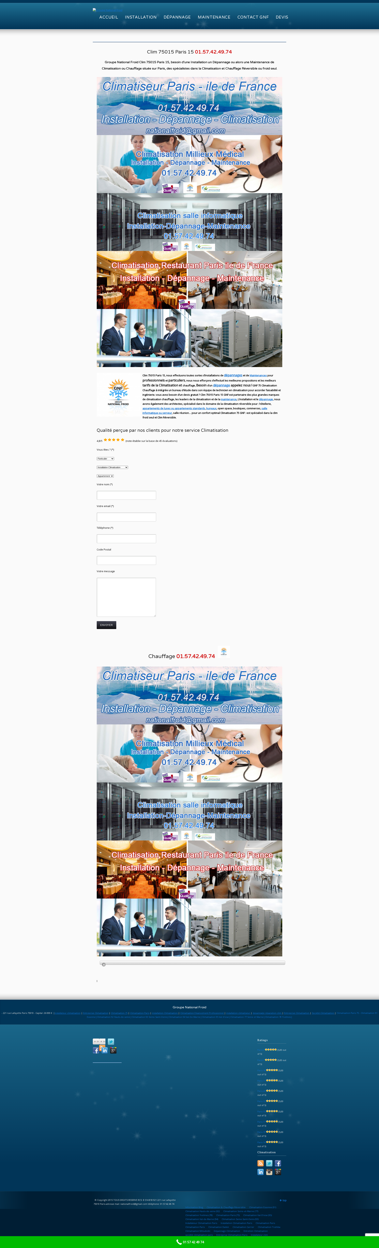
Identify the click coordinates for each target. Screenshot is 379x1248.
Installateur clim (259, 1234)
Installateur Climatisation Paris (201, 1223)
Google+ (113, 1050)
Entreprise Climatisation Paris (231, 1234)
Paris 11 (261, 1080)
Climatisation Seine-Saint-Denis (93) (240, 1219)
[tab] (192, 963)
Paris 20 (261, 1090)
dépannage (221, 385)
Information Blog (194, 1207)
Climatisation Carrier (243, 1226)
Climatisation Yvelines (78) (199, 1215)
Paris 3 (260, 1049)
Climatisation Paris (139, 1012)
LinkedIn (104, 1050)
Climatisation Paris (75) (228, 1215)
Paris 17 (261, 1121)
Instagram (269, 1172)
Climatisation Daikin (218, 1226)
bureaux (211, 408)
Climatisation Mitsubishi (197, 1230)
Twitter (111, 1042)
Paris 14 (261, 1142)
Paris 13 (261, 1101)
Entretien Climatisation (256, 1230)
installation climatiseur (238, 1012)
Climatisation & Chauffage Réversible (226, 1207)
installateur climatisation (68, 1012)
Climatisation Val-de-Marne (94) (201, 1219)
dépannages (233, 375)
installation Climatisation (165, 1012)
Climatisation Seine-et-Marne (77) (240, 1211)
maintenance (229, 399)
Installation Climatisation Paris (236, 1223)
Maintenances (258, 375)
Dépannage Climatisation (227, 1230)
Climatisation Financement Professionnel (202, 1012)
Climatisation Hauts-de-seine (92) (202, 1211)
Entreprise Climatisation (95, 1012)
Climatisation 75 (119, 1012)
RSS (260, 1163)
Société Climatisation (323, 1012)
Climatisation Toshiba (269, 1226)
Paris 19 (261, 1132)
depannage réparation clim (267, 1012)
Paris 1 (260, 1060)
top (285, 1200)
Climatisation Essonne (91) (262, 1207)
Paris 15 (261, 1111)
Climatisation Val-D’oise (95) (257, 1215)
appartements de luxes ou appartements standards (174, 408)
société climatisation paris (199, 1234)
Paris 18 (261, 1070)
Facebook (96, 1050)
